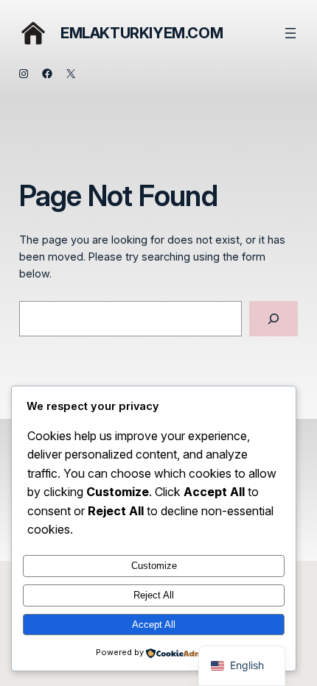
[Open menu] (290, 33)
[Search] (274, 318)
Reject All (153, 595)
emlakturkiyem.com (141, 33)
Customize (154, 565)
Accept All (153, 624)
